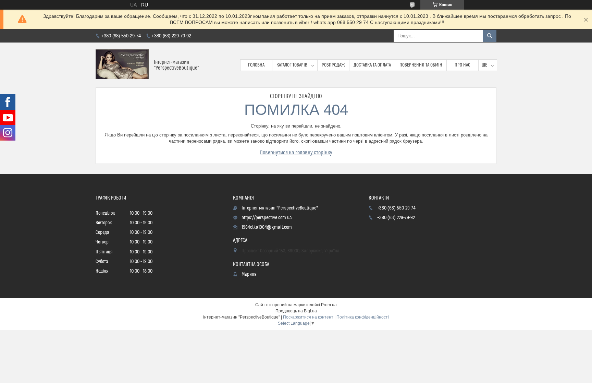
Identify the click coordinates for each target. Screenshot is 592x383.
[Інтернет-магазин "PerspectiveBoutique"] (122, 65)
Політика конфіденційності (362, 317)
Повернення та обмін (420, 65)
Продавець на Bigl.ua (296, 311)
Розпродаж (333, 65)
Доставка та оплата (372, 65)
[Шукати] (489, 36)
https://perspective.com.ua (267, 217)
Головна (256, 65)
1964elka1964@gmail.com (267, 227)
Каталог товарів (291, 65)
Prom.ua (329, 304)
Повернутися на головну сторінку (296, 152)
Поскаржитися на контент (308, 317)
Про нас (462, 65)
